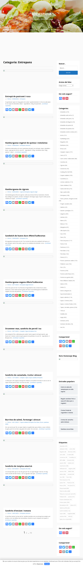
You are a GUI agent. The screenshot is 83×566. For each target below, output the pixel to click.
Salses (62, 284)
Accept (47, 564)
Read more (40, 564)
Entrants (70, 460)
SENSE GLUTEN (65, 508)
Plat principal (64, 488)
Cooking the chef (65, 172)
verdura (63, 516)
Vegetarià (71, 513)
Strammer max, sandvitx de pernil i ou (23, 328)
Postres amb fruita (65, 274)
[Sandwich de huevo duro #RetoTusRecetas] (28, 221)
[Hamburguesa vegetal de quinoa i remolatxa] (28, 128)
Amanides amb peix (65, 118)
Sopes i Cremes (64, 300)
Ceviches (62, 162)
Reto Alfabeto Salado (66, 280)
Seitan (62, 287)
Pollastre (63, 496)
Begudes (62, 142)
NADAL (62, 474)
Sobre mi (34, 30)
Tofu (61, 310)
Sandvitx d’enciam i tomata (18, 511)
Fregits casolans (64, 204)
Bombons (63, 145)
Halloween (63, 468)
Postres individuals (66, 499)
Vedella (62, 314)
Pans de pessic (64, 240)
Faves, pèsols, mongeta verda (68, 198)
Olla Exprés (63, 230)
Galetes (62, 207)
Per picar (71, 485)
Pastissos (63, 247)
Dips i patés (63, 192)
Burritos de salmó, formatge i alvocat (22, 420)
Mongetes (63, 227)
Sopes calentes (64, 297)
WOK (70, 516)
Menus (6, 30)
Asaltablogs (63, 138)
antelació (63, 449)
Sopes (62, 513)
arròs (72, 449)
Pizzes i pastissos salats (67, 260)
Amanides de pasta (65, 125)
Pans (61, 237)
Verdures (28, 145)
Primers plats (64, 502)
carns (62, 454)
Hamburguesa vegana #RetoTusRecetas (24, 282)
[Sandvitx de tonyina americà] (28, 451)
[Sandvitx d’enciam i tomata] (28, 496)
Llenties (62, 217)
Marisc (62, 220)
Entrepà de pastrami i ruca (17, 96)
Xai (61, 327)
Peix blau (28, 468)
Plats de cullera (65, 491)
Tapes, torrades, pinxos (67, 307)
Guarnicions (64, 466)
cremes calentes (65, 182)
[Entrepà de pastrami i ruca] (28, 81)
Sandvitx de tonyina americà (18, 466)
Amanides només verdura (67, 132)
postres (71, 496)
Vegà (36, 192)
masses (63, 471)
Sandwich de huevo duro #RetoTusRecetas (25, 236)
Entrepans (22, 99)
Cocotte (70, 454)
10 (31, 533)
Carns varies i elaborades (67, 158)
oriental (71, 474)
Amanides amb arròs (66, 115)
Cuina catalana (64, 185)
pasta (62, 482)
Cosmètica (63, 178)
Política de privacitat (50, 30)
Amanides (63, 112)
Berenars (71, 451)
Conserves (63, 168)
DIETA (62, 460)
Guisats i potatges (65, 210)
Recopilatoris (64, 505)
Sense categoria (64, 290)
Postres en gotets (65, 277)
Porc (61, 267)
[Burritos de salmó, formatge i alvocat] (28, 405)
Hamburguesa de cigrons (17, 189)
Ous (27, 238)
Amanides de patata (65, 128)
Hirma (9, 99)
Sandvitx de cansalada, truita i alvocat (23, 375)
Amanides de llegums (66, 122)
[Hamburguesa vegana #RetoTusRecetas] (28, 267)
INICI (14, 30)
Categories (23, 30)
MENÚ (71, 471)
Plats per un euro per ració (67, 494)
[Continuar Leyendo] (21, 152)
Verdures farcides (65, 324)
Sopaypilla (41, 14)
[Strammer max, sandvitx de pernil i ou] (28, 313)
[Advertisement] (41, 44)
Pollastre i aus (64, 264)
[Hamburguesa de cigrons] (28, 174)
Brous (62, 148)
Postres (62, 270)
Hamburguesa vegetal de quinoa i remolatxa (26, 143)
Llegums (32, 192)
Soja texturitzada (65, 294)
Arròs (61, 135)
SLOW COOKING (65, 511)
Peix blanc (37, 422)
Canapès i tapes (24, 331)
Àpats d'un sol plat (65, 519)
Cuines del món (64, 188)
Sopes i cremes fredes (66, 304)
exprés (63, 463)
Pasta (62, 244)
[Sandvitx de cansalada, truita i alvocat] (28, 360)
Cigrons (22, 192)
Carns (61, 155)
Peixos (62, 257)
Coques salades (33, 377)
